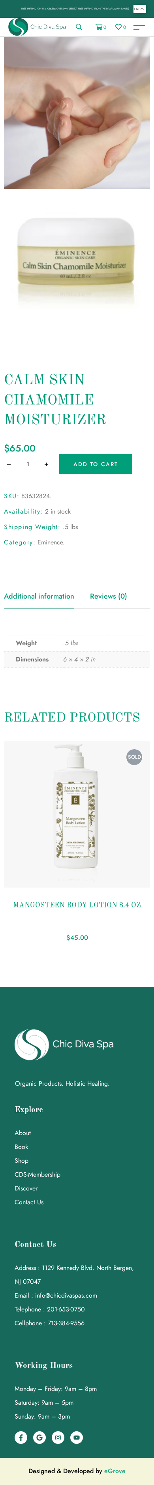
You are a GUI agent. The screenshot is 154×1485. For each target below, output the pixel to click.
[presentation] (7, 845)
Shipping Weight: (32, 526)
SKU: (11, 496)
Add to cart (95, 464)
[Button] (8, 465)
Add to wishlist (22, 884)
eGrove (115, 1471)
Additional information (39, 596)
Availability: (23, 511)
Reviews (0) (108, 596)
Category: (20, 542)
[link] (79, 27)
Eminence (50, 542)
